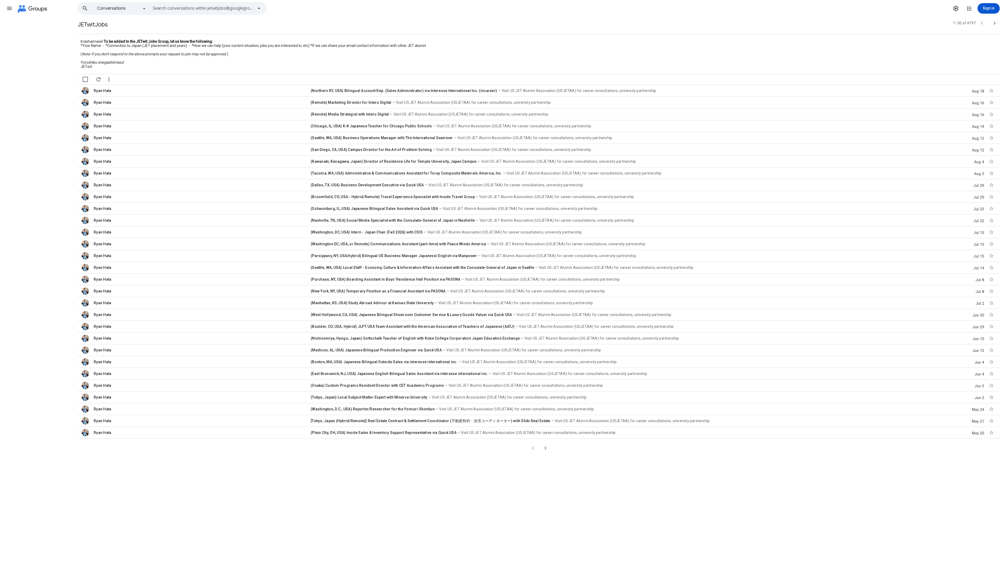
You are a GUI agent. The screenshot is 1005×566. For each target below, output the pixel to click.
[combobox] (203, 8)
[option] (121, 8)
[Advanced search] (259, 8)
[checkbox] (85, 79)
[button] (9, 8)
